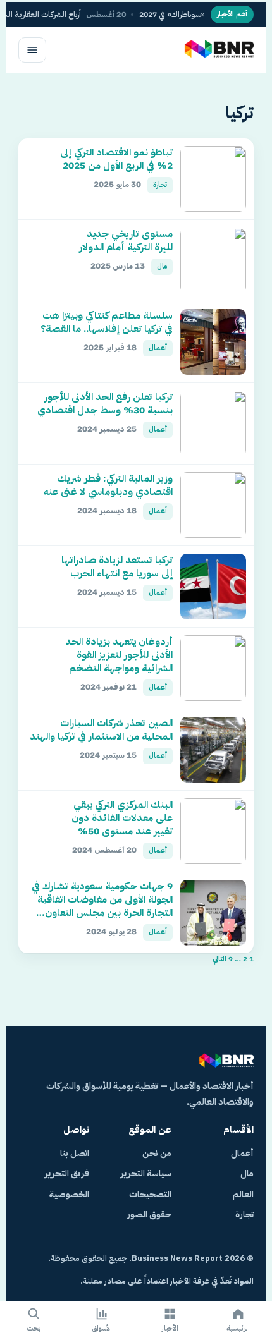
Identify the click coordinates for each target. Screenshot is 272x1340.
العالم (243, 1194)
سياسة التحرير (146, 1173)
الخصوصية (69, 1194)
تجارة (244, 1214)
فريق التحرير (67, 1173)
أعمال (242, 1153)
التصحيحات (150, 1194)
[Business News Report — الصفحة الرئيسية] (218, 50)
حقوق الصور (149, 1214)
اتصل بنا (74, 1153)
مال (247, 1173)
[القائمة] (32, 50)
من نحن (156, 1153)
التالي (219, 959)
